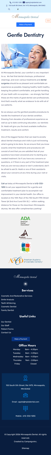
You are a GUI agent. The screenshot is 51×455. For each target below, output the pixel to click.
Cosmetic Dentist (8, 306)
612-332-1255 (29, 416)
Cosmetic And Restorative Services (16, 296)
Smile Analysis (7, 299)
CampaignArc (30, 441)
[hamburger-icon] (48, 20)
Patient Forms (7, 329)
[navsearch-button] (9, 9)
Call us (4, 183)
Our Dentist (6, 322)
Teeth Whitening (8, 303)
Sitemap (25, 448)
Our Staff (5, 325)
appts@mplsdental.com (28, 402)
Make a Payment (25, 25)
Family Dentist (7, 310)
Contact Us (6, 332)
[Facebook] (18, 9)
